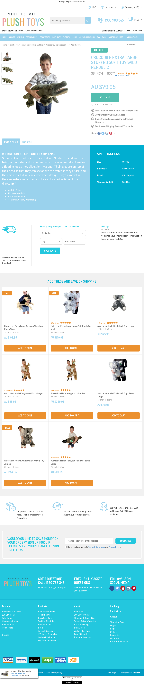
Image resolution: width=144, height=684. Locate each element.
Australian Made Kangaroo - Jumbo (68, 393)
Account (109, 7)
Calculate (50, 250)
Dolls (75, 37)
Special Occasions (87, 37)
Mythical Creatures (47, 640)
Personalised (32, 37)
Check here (79, 587)
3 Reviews (55, 323)
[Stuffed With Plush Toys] (23, 18)
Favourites (115, 635)
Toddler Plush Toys (47, 621)
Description (11, 141)
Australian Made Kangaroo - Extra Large (23, 393)
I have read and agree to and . (94, 547)
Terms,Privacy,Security (85, 621)
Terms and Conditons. (42, 672)
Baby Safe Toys (45, 618)
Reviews (27, 141)
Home (4, 37)
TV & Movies (101, 37)
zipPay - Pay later (82, 630)
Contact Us (115, 611)
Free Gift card (80, 634)
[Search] (88, 20)
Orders (113, 631)
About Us (78, 611)
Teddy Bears (45, 37)
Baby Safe (56, 37)
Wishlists (114, 638)
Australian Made (116, 37)
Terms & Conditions (96, 547)
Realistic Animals (46, 611)
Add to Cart (25, 348)
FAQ (94, 7)
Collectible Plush (46, 637)
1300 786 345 (114, 20)
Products (42, 606)
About (77, 606)
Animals (20, 37)
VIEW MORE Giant (122, 75)
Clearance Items (10, 621)
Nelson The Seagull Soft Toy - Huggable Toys (19, 674)
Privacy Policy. (56, 672)
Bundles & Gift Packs (11, 611)
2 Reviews (101, 323)
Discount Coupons (83, 637)
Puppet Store (44, 624)
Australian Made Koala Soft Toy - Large (115, 326)
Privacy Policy (114, 547)
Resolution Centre (119, 641)
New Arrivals (8, 624)
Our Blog (114, 606)
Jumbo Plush (132, 37)
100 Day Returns (82, 614)
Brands (12, 37)
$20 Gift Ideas (8, 614)
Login (113, 625)
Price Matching (81, 624)
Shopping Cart (117, 622)
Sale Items (7, 618)
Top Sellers (7, 627)
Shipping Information (84, 618)
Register (114, 628)
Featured (6, 606)
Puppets (66, 37)
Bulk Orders (79, 627)
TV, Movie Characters (48, 634)
